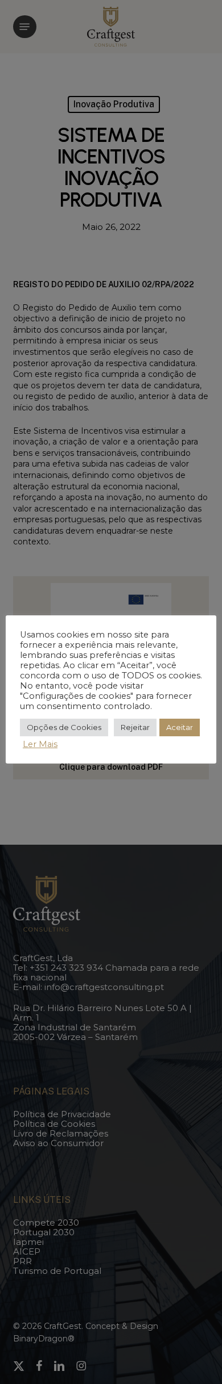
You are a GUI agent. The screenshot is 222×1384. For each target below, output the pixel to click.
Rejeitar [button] (135, 727)
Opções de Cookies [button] (64, 727)
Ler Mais (40, 744)
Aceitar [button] (179, 727)
